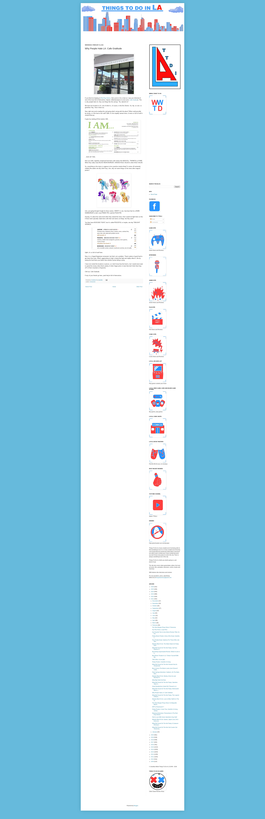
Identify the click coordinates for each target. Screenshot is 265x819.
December (155, 601)
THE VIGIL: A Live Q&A (158, 659)
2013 (152, 752)
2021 (152, 599)
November (155, 603)
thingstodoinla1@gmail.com (163, 577)
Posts (153, 219)
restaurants (92, 281)
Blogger (136, 805)
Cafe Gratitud (134, 100)
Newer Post (88, 286)
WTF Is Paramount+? (158, 707)
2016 (152, 744)
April (153, 620)
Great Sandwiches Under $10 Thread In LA (164, 686)
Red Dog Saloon (106, 98)
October (154, 606)
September (155, 608)
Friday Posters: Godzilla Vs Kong (161, 662)
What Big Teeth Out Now (159, 680)
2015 (152, 747)
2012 (152, 754)
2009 (152, 761)
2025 (152, 589)
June (153, 615)
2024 (152, 591)
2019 (152, 737)
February (155, 625)
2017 (152, 742)
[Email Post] (106, 280)
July (153, 613)
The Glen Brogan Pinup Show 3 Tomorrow (164, 627)
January (154, 732)
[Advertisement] (122, 36)
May (153, 618)
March (154, 623)
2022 (152, 596)
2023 (152, 594)
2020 (152, 735)
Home (114, 286)
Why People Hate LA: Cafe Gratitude (162, 692)
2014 (152, 749)
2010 (152, 759)
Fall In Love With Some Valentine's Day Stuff (164, 717)
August (154, 610)
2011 (152, 756)
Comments (154, 222)
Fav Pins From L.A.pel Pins (159, 629)
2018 (152, 740)
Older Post (139, 286)
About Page (154, 194)
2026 (152, 586)
